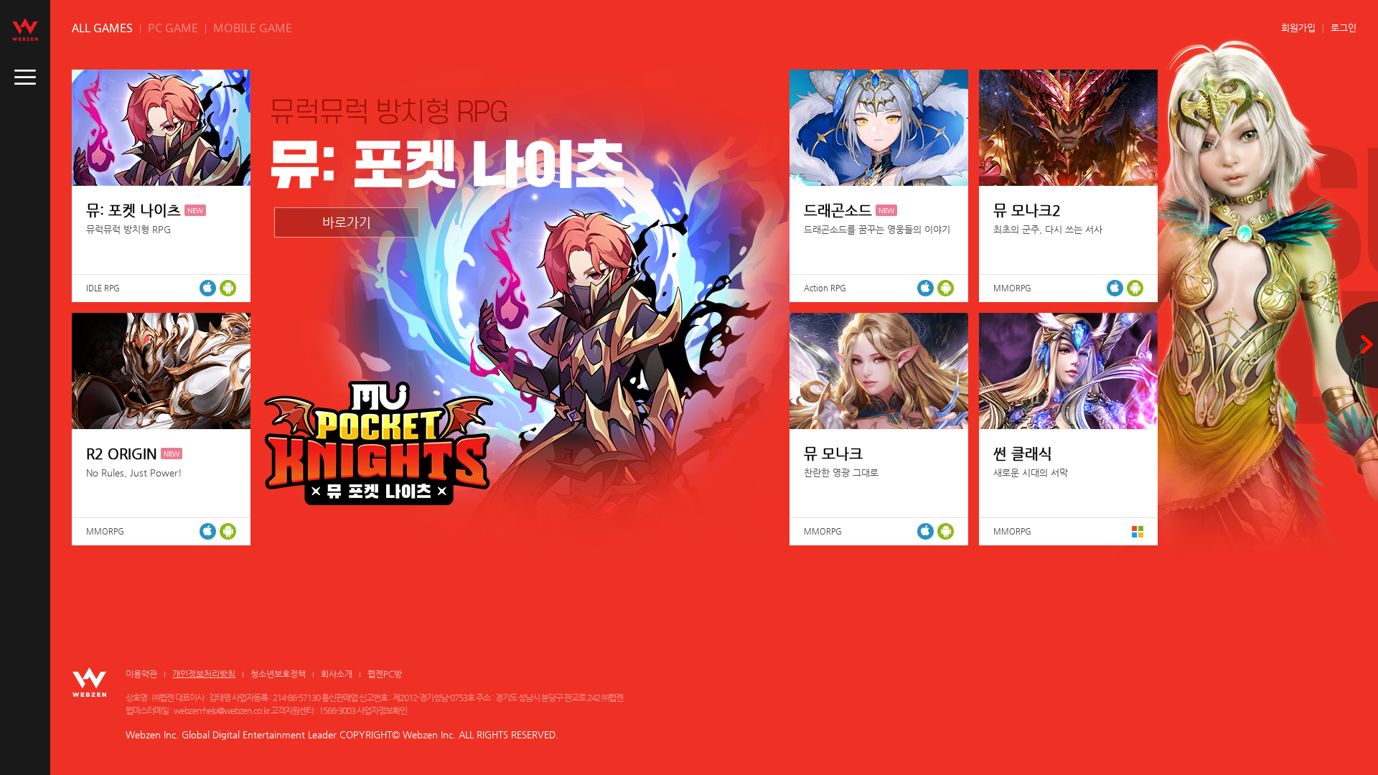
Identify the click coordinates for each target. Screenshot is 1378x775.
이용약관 (141, 674)
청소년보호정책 (278, 674)
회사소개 (336, 674)
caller (25, 77)
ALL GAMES (102, 28)
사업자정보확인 (382, 710)
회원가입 (1298, 27)
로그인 (1343, 27)
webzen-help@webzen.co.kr (221, 710)
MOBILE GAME (252, 28)
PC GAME (173, 28)
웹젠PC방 (384, 674)
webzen (25, 29)
